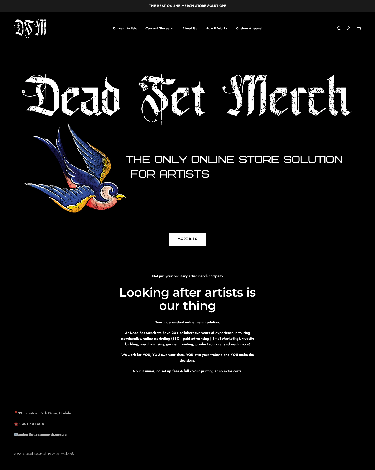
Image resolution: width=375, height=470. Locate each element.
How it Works (216, 28)
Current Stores (157, 28)
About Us (189, 28)
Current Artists (125, 28)
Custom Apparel (249, 28)
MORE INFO (187, 238)
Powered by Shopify (61, 454)
